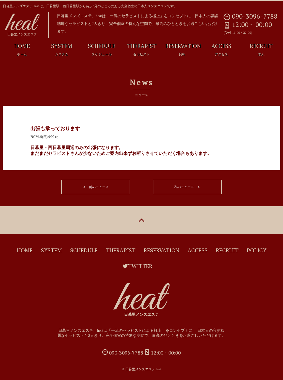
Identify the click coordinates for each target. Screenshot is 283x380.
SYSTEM (61, 49)
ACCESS (221, 49)
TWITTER (140, 266)
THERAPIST (141, 49)
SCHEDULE (101, 49)
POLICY (256, 250)
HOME (22, 49)
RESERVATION (183, 49)
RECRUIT (261, 49)
